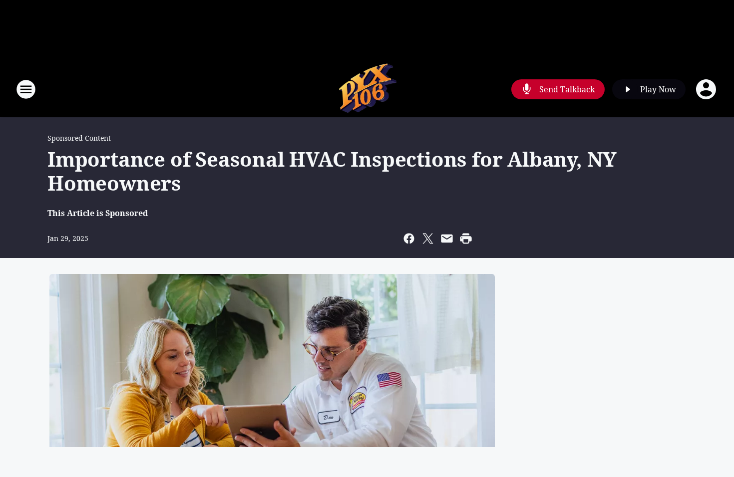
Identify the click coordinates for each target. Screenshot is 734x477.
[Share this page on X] (428, 238)
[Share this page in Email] (447, 238)
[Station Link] (367, 89)
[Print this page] (466, 238)
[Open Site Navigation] (26, 89)
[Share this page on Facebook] (409, 238)
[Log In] (707, 89)
